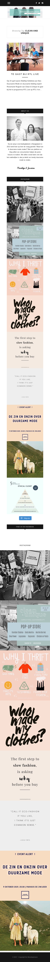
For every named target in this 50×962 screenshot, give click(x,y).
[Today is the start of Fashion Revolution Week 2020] (25, 313)
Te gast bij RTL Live (25, 74)
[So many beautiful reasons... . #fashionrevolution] (25, 277)
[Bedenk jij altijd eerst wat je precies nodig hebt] (25, 350)
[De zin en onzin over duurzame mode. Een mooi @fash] (25, 423)
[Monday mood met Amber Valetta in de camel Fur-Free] (25, 459)
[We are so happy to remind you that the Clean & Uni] (25, 240)
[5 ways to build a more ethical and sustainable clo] (25, 496)
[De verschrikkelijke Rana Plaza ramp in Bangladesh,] (25, 204)
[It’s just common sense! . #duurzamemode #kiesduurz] (25, 386)
